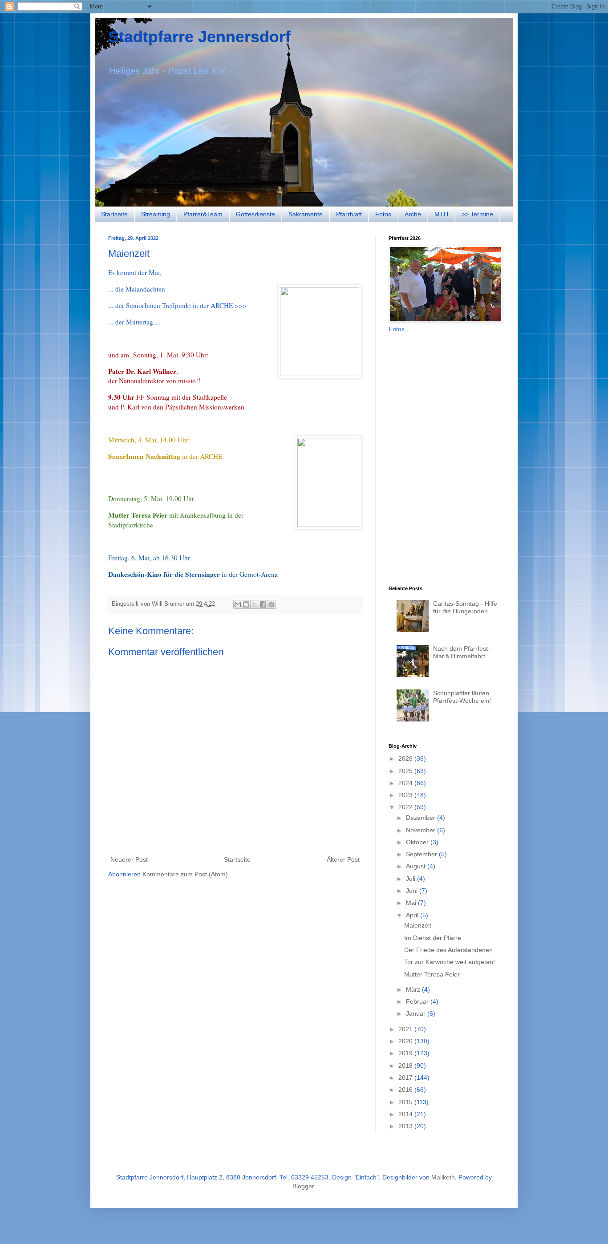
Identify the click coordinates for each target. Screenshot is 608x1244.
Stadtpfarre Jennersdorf (199, 37)
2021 (406, 1029)
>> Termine (477, 214)
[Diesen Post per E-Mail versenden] (237, 604)
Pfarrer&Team (203, 214)
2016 (406, 1089)
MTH (441, 214)
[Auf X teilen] (254, 604)
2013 (406, 1126)
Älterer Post (343, 859)
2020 (406, 1041)
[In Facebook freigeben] (263, 604)
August (416, 866)
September (422, 854)
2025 (406, 770)
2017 (406, 1077)
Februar (418, 1001)
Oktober (418, 842)
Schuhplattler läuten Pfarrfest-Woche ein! (462, 696)
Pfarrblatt (349, 214)
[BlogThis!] (246, 604)
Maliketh (443, 1177)
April (413, 915)
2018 (406, 1065)
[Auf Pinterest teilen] (271, 604)
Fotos (383, 214)
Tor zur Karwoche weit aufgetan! (449, 961)
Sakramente (305, 214)
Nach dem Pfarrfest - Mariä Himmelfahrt (462, 652)
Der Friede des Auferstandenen (448, 949)
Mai (412, 902)
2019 (406, 1053)
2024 (406, 782)
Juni (412, 890)
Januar (416, 1013)
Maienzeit (417, 925)
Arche (413, 214)
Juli (411, 878)
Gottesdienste (255, 214)
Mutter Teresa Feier (432, 974)
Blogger (303, 1186)
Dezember (421, 817)
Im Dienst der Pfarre (432, 937)
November (421, 830)
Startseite (114, 214)
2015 (406, 1102)
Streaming (155, 214)
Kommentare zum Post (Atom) (185, 874)
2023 (406, 794)
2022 (406, 806)
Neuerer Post (129, 859)
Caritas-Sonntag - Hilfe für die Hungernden (465, 607)
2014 (406, 1114)
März (414, 989)
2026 (406, 758)
